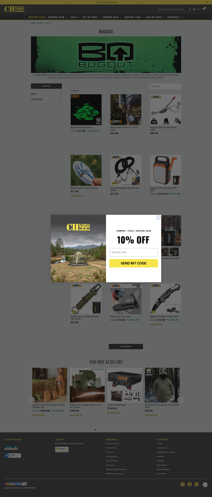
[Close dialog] (158, 218)
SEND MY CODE (133, 263)
